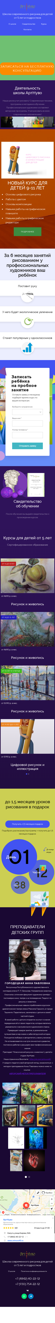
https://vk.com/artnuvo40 (40, 1059)
